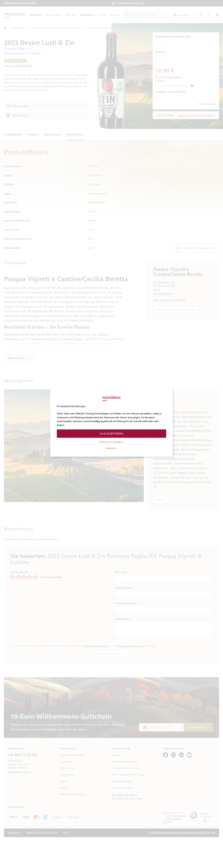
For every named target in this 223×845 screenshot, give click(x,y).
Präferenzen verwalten (111, 442)
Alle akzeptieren (111, 433)
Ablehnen (111, 448)
